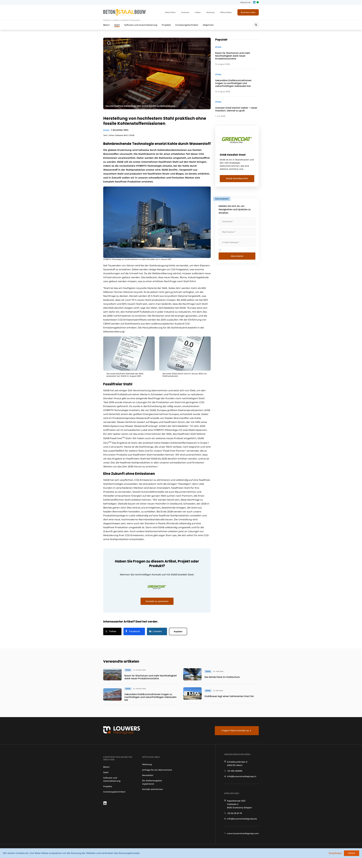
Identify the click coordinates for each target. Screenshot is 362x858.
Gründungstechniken (186, 25)
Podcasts (185, 12)
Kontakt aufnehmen (152, 789)
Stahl (117, 25)
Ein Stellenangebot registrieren (152, 782)
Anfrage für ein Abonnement (157, 770)
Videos (198, 12)
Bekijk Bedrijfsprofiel (237, 178)
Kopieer (178, 631)
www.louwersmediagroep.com (243, 833)
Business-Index (248, 12)
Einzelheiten (335, 853)
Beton (106, 25)
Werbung (210, 12)
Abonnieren (237, 256)
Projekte (166, 25)
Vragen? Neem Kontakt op (235, 730)
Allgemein (208, 25)
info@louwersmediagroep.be (242, 818)
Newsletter (147, 775)
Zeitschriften (170, 12)
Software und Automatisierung (140, 25)
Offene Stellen (226, 12)
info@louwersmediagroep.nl (241, 776)
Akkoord (351, 853)
